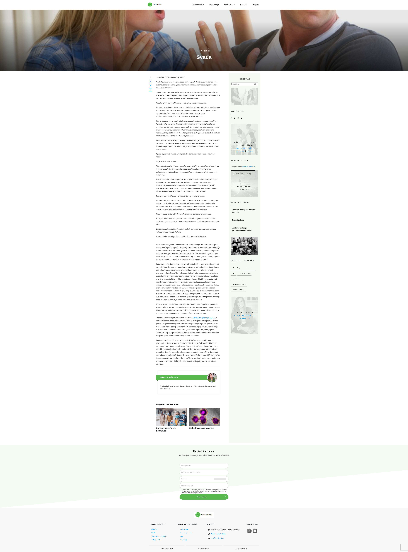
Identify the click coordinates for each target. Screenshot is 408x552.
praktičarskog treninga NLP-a (204, 318)
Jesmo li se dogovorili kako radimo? (244, 211)
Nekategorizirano (250, 268)
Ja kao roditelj (155, 540)
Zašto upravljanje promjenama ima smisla (244, 229)
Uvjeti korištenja (241, 548)
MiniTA (153, 533)
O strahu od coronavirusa (204, 421)
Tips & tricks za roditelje (158, 536)
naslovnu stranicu (248, 167)
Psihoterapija (237, 279)
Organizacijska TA (245, 273)
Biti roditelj (236, 268)
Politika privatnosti (196, 492)
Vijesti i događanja (238, 289)
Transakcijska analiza (239, 284)
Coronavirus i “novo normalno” (171, 421)
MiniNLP (154, 529)
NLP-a (250, 151)
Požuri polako (244, 220)
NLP (234, 273)
